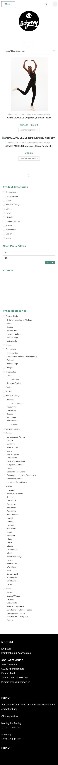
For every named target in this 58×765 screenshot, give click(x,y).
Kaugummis (11, 407)
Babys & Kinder (12, 196)
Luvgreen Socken (13, 221)
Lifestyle (9, 217)
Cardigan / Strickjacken (16, 461)
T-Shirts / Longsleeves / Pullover (20, 320)
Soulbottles (11, 511)
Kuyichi (10, 518)
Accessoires (11, 192)
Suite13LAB (11, 581)
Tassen (10, 414)
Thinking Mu (12, 577)
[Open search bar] (46, 4)
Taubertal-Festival (14, 383)
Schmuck (10, 360)
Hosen (9, 324)
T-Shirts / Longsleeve (15, 606)
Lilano (9, 539)
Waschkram (11, 567)
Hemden (10, 599)
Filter (50, 262)
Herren (8, 213)
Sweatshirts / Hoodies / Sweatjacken (21, 475)
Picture (10, 560)
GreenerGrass (12, 549)
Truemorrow (11, 508)
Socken (9, 234)
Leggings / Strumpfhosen (34, 114)
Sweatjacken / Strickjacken (17, 617)
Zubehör (14, 425)
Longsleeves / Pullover (16, 437)
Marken (47, 114)
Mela (9, 570)
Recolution (11, 536)
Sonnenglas (11, 504)
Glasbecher (11, 410)
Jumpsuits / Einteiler (15, 465)
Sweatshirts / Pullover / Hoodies (19, 610)
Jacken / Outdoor (14, 596)
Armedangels (13, 114)
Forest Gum (11, 501)
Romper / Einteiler (14, 334)
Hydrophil (10, 525)
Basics (8, 200)
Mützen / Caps (12, 353)
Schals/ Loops (12, 364)
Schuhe (10, 440)
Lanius (9, 584)
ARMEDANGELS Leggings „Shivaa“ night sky (29, 146)
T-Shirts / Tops (12, 447)
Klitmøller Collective (15, 494)
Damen (21, 114)
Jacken (10, 327)
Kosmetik (10, 400)
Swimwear (11, 444)
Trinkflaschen (12, 421)
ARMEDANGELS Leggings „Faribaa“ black (29, 118)
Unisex (8, 238)
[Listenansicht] (32, 44)
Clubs (9, 376)
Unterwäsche (12, 341)
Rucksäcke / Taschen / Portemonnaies (22, 357)
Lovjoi (9, 532)
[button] (55, 4)
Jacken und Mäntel (14, 479)
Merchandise (11, 230)
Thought (10, 497)
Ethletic (10, 546)
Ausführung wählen (29, 130)
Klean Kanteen (12, 515)
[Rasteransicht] (26, 44)
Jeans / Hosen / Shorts (16, 472)
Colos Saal (15, 380)
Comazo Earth (12, 574)
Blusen (9, 468)
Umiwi (9, 543)
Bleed (9, 553)
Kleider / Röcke (13, 454)
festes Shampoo (17, 403)
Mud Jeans (11, 529)
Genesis (10, 522)
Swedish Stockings (14, 557)
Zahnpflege (11, 417)
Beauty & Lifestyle (13, 205)
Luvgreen (10, 490)
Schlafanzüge (12, 337)
